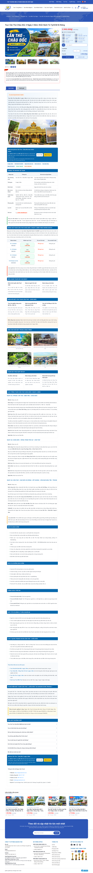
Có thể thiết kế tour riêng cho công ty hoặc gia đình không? (22, 748)
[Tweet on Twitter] (15, 66)
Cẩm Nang (58, 1)
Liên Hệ (79, 1)
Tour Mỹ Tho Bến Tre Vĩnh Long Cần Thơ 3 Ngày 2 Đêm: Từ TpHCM (57, 810)
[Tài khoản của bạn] (75, 7)
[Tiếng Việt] (83, 2)
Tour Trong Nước (17, 7)
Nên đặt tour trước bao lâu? (14, 752)
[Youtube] (74, 845)
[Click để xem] (32, 42)
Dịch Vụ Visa (67, 7)
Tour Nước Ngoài (28, 7)
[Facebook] (72, 845)
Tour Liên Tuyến (48, 7)
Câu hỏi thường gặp (56, 864)
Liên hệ (53, 844)
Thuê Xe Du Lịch (58, 7)
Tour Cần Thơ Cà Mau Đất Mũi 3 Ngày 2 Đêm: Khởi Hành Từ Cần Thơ (78, 810)
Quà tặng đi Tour (55, 850)
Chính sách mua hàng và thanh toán (59, 858)
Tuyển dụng (54, 846)
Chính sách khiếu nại (56, 862)
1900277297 (85, 8)
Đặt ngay (68, 57)
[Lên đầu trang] (90, 868)
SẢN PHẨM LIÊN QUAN (11, 792)
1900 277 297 (13, 153)
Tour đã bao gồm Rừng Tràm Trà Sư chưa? (18, 736)
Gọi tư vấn (39, 154)
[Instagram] (77, 845)
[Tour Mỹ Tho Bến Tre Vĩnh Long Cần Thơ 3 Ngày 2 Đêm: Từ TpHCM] (57, 801)
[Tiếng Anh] (85, 1)
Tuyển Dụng (72, 1)
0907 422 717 (21, 153)
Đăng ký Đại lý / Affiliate (56, 852)
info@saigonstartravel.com (19, 780)
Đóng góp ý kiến (55, 848)
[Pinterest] (13, 66)
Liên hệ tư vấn (81, 57)
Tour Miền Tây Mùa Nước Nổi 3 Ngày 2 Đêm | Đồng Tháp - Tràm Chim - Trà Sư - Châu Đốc (35, 810)
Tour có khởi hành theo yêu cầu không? (17, 728)
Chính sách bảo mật (56, 854)
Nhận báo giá (48, 154)
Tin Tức (65, 1)
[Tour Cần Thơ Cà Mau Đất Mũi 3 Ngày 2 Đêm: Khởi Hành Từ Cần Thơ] (78, 801)
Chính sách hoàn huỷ (56, 856)
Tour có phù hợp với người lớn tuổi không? (18, 740)
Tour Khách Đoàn (38, 7)
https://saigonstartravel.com (21, 772)
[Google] (80, 845)
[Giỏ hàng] (78, 7)
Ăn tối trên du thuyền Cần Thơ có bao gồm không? (20, 744)
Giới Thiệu (51, 1)
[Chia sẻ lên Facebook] (11, 66)
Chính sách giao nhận (56, 860)
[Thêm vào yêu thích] (58, 56)
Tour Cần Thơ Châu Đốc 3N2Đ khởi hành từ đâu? (19, 724)
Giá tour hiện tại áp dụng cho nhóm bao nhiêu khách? (20, 732)
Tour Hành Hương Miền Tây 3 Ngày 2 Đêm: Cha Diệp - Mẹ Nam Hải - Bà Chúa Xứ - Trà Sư (14, 810)
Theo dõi (56, 832)
